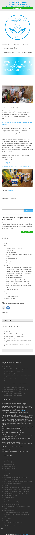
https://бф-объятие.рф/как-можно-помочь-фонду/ (17, 167)
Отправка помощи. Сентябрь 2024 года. (16, 389)
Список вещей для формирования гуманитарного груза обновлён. (14, 394)
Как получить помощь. (10, 468)
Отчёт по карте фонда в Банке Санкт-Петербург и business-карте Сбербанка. (18, 280)
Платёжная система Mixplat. (14, 277)
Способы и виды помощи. (13, 294)
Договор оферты (13, 296)
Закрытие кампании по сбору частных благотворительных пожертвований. (15, 384)
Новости (5, 44)
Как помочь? (9, 52)
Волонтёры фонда (11, 258)
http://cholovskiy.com (22, 534)
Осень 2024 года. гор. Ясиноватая (14, 387)
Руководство (9, 250)
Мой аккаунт (7, 473)
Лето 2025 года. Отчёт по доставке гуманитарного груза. (14, 337)
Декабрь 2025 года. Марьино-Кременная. (16, 334)
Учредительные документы (14, 248)
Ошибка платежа (9, 497)
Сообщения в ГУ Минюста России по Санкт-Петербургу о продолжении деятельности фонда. (19, 285)
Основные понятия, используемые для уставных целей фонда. (15, 478)
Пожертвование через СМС (12, 504)
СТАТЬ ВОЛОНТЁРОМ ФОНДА (13, 523)
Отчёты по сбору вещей (11, 495)
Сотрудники (7, 518)
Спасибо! (6, 520)
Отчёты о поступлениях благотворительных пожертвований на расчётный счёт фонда (19, 268)
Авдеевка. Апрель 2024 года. (12, 391)
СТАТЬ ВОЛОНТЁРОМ (11, 48)
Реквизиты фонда (11, 252)
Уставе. (23, 410)
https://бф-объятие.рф (9, 163)
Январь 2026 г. (8, 332)
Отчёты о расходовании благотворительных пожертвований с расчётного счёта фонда (19, 272)
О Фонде (16, 44)
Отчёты (25, 44)
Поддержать (17, 8)
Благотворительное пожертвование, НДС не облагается (17, 218)
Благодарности (10, 263)
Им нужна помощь (9, 466)
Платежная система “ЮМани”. (15, 275)
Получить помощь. (25, 52)
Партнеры (9, 261)
